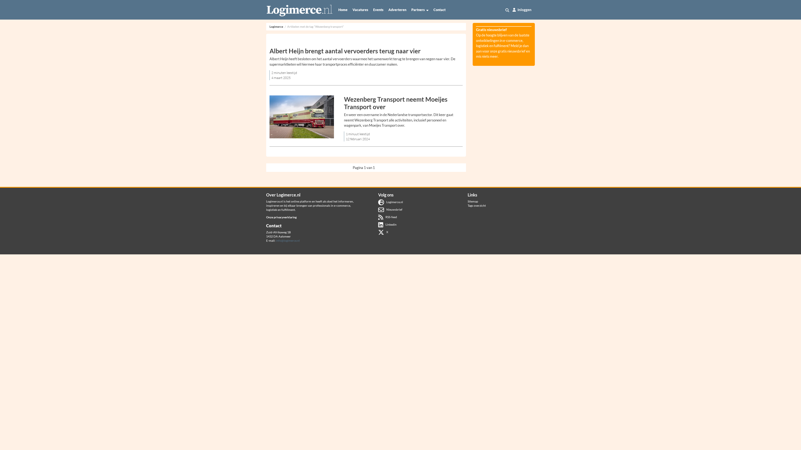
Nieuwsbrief (394, 209)
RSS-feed (391, 217)
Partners (418, 10)
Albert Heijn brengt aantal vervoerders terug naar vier (345, 51)
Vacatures (360, 10)
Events (378, 10)
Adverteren (397, 10)
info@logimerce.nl (288, 240)
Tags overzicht (477, 205)
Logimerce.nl (394, 202)
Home (343, 10)
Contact (439, 10)
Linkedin (391, 224)
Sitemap (473, 201)
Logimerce (276, 26)
